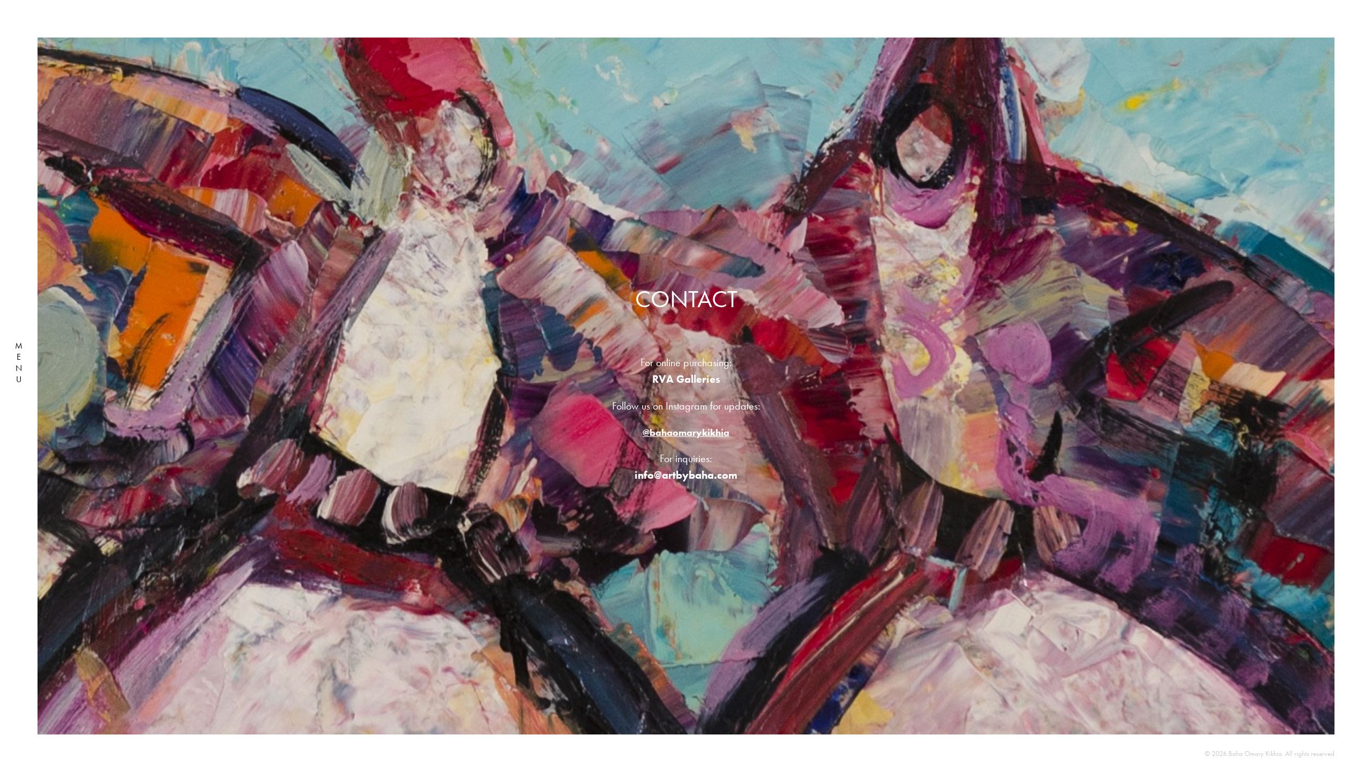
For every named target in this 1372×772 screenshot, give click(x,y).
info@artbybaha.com (686, 475)
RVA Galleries (686, 379)
